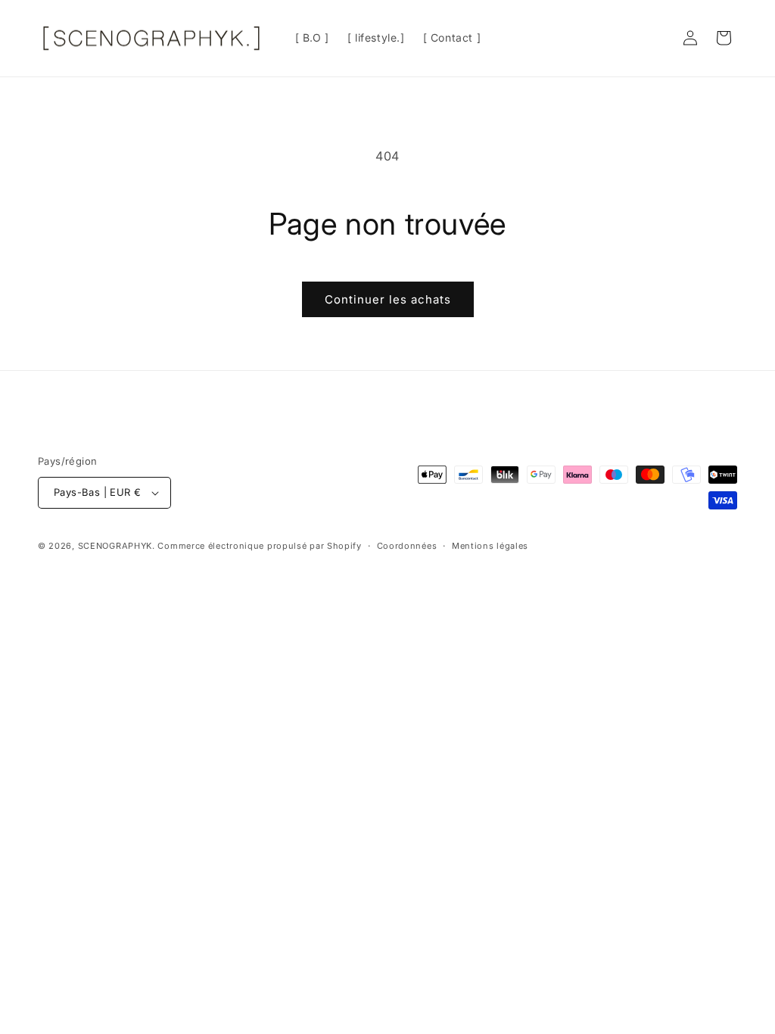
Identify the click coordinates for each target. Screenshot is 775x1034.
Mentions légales (490, 545)
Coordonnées (407, 545)
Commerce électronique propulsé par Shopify (259, 545)
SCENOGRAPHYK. (116, 545)
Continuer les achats (388, 299)
